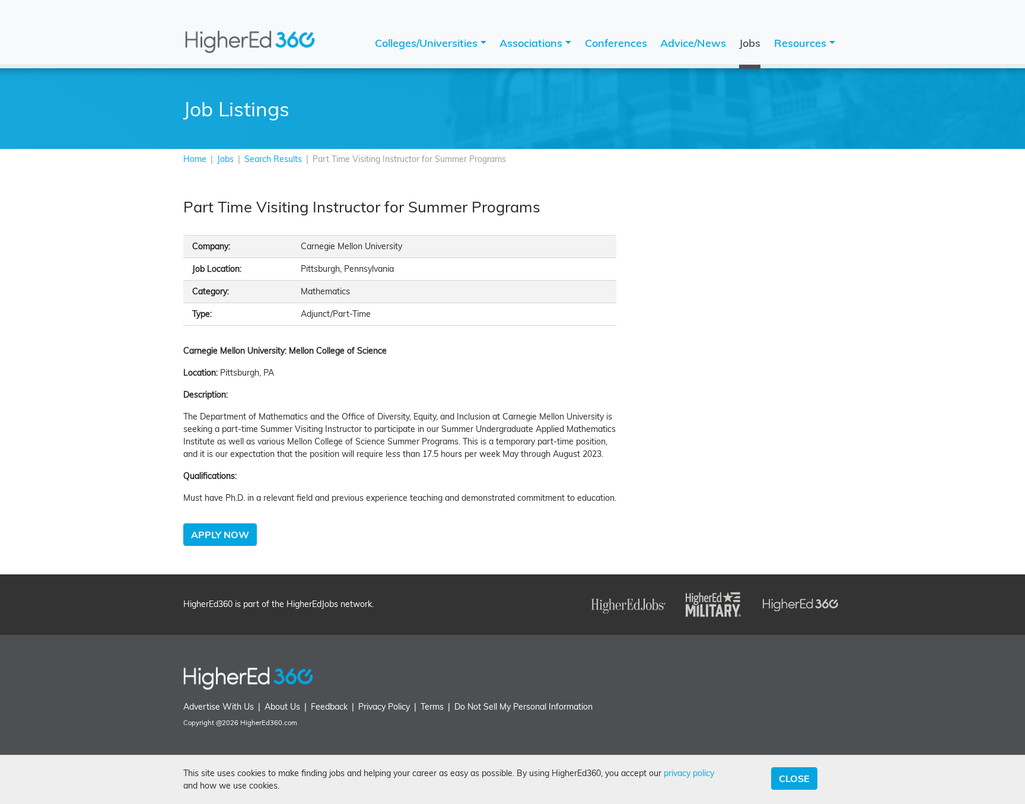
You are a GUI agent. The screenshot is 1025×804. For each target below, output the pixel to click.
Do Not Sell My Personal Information (523, 706)
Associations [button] (532, 43)
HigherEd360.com (268, 723)
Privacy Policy (384, 706)
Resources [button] (801, 43)
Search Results (273, 159)
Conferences (616, 43)
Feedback (329, 706)
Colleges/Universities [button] (427, 43)
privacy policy (689, 773)
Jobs (749, 43)
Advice (693, 43)
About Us (282, 706)
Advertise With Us (218, 706)
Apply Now (220, 535)
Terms (432, 706)
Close (794, 778)
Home (194, 159)
